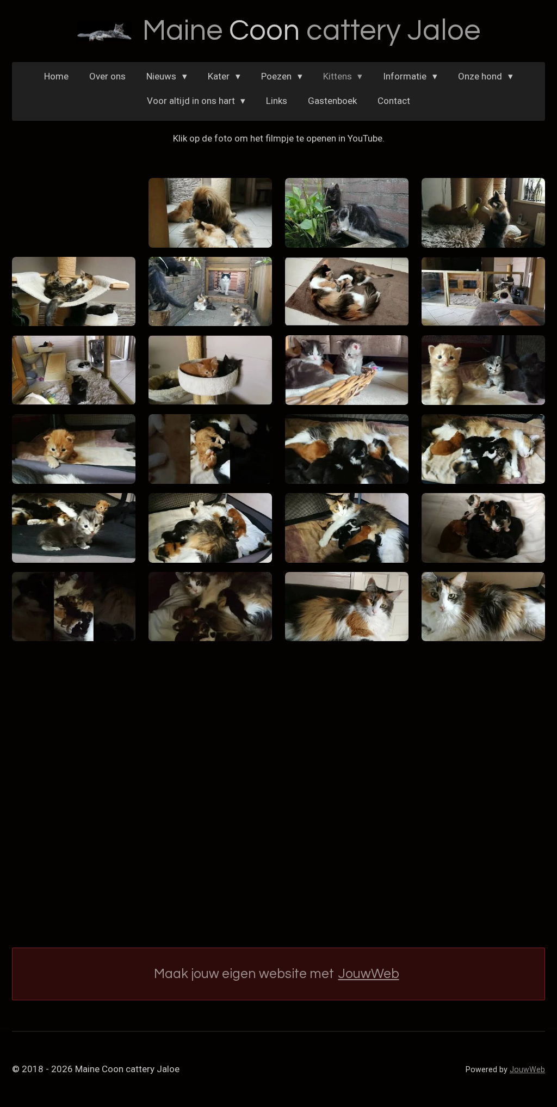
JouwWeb (368, 974)
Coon (311, 31)
